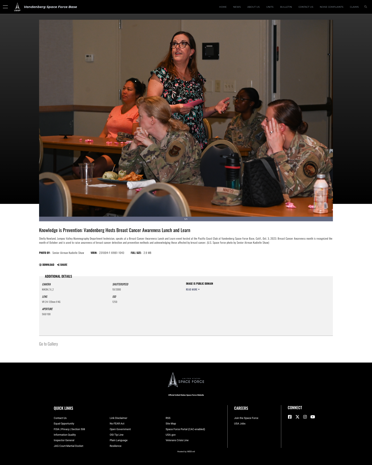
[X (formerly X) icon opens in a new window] (297, 417)
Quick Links (63, 408)
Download (48, 265)
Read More (192, 289)
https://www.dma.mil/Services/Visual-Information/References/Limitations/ (220, 304)
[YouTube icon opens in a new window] (313, 417)
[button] (4, 7)
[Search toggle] (366, 7)
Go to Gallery (48, 343)
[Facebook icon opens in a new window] (290, 417)
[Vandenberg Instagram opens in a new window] (305, 417)
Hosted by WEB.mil (186, 451)
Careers (241, 408)
